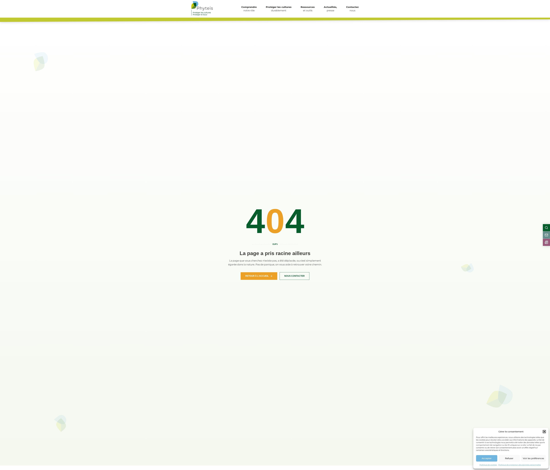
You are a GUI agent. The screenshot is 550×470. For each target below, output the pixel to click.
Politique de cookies (488, 465)
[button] (544, 431)
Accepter (487, 458)
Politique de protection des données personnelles (519, 465)
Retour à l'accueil (257, 276)
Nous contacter (294, 276)
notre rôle (249, 9)
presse (330, 9)
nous (352, 9)
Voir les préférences (533, 458)
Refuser (509, 458)
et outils (308, 9)
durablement (278, 9)
